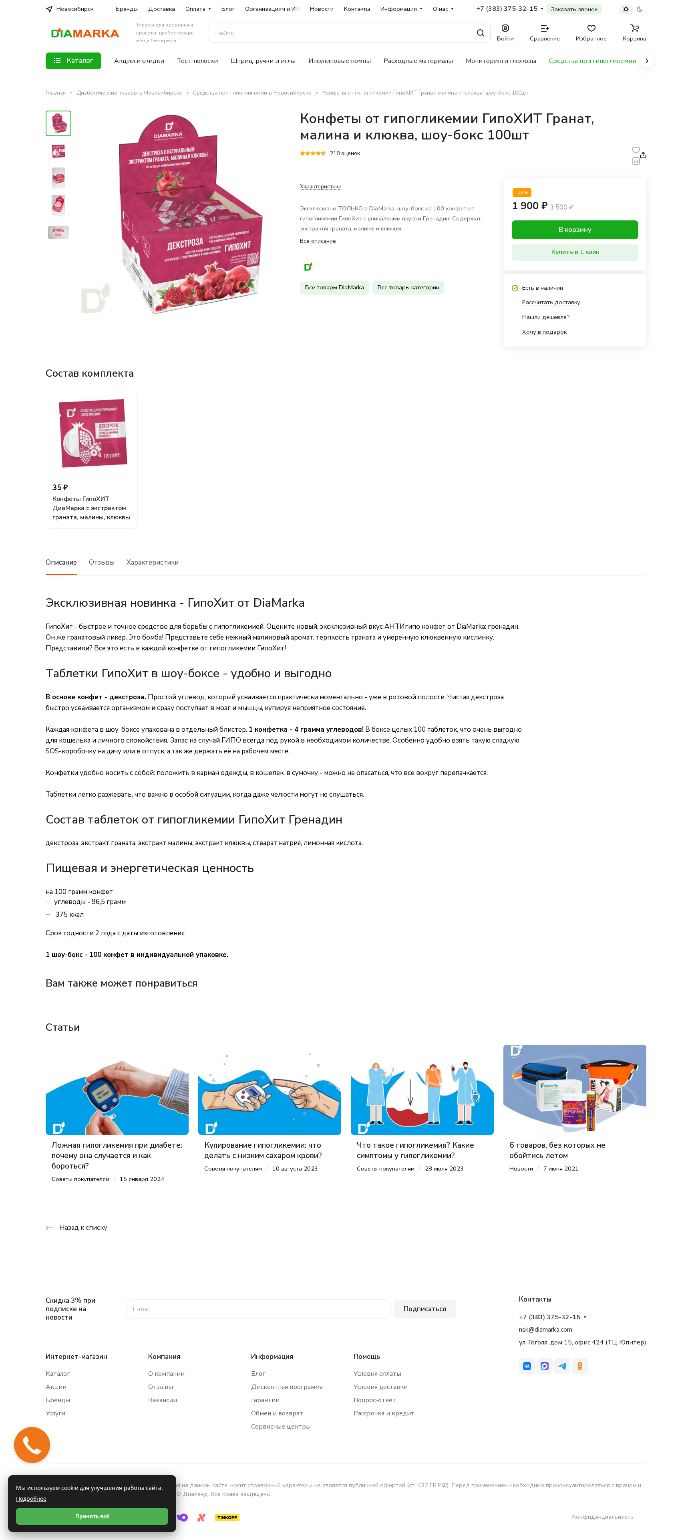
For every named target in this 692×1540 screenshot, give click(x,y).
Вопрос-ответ (375, 1400)
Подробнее (31, 1498)
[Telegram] (562, 1366)
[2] (307, 154)
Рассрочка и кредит (384, 1413)
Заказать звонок (574, 9)
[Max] (545, 1366)
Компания (164, 1356)
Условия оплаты (377, 1373)
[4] (318, 154)
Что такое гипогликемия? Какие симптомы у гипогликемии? (415, 1150)
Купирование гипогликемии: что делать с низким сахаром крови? (263, 1150)
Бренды (58, 1400)
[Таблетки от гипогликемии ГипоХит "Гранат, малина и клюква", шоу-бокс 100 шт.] (180, 214)
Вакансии (162, 1400)
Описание (61, 562)
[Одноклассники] (580, 1366)
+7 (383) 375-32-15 (506, 9)
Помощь (367, 1356)
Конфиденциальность (603, 1517)
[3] (313, 154)
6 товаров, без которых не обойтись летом (557, 1150)
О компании (166, 1373)
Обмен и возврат (277, 1413)
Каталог (58, 1373)
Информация (272, 1356)
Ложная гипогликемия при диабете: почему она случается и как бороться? (117, 1155)
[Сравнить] (636, 160)
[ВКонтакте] (527, 1366)
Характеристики (153, 562)
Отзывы (102, 562)
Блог (258, 1373)
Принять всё (92, 1516)
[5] (323, 154)
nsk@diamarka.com (545, 1329)
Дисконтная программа (287, 1387)
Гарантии (265, 1400)
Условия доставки (381, 1387)
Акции (56, 1387)
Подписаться (425, 1309)
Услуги (55, 1413)
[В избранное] (636, 149)
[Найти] (481, 33)
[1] (302, 154)
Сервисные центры (281, 1426)
